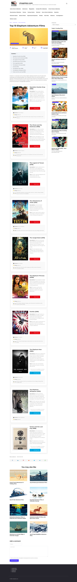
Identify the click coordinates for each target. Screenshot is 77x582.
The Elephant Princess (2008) (19, 65)
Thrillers (41, 15)
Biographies (31, 8)
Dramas (24, 12)
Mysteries (56, 12)
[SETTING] (59, 92)
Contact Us (14, 570)
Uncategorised (59, 15)
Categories (54, 22)
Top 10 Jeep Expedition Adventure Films (38, 535)
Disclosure (14, 571)
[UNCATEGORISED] (59, 128)
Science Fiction (22, 15)
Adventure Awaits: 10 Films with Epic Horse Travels (38, 517)
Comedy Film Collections (41, 8)
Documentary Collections (15, 12)
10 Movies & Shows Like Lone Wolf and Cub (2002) (59, 42)
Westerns (52, 15)
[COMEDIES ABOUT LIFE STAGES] (59, 75)
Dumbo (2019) (16, 66)
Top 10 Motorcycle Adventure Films (38, 482)
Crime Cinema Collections (54, 8)
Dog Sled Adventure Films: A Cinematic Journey (37, 500)
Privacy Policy (14, 569)
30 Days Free (36, 372)
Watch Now (36, 108)
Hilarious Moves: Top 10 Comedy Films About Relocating (59, 78)
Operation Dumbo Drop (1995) (19, 56)
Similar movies (13, 18)
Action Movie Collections (15, 8)
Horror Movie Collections (47, 12)
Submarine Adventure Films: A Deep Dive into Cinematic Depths (18, 517)
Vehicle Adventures (14, 43)
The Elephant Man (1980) (18, 68)
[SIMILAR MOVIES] (59, 39)
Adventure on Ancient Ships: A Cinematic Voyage (17, 535)
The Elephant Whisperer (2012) (19, 70)
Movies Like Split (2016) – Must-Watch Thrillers (59, 149)
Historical (38, 12)
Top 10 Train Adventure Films (17, 499)
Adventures (25, 8)
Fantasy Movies (31, 12)
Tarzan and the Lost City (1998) (19, 71)
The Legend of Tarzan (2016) (18, 59)
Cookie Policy (14, 568)
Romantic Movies (14, 15)
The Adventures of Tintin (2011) (19, 61)
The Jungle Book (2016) (18, 63)
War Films (46, 15)
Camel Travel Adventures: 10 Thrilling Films (16, 483)
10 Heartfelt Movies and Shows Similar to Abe (59, 113)
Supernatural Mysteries (32, 15)
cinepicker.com (26, 3)
